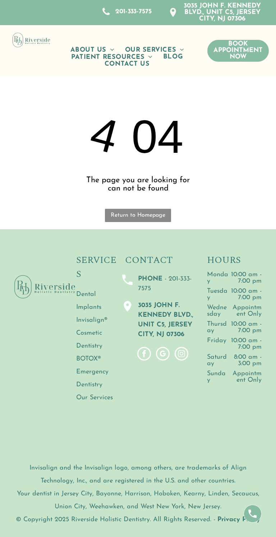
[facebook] (144, 354)
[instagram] (181, 354)
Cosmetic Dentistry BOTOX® (89, 346)
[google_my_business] (163, 354)
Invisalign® (91, 320)
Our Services (94, 398)
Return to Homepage (138, 215)
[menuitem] (92, 49)
